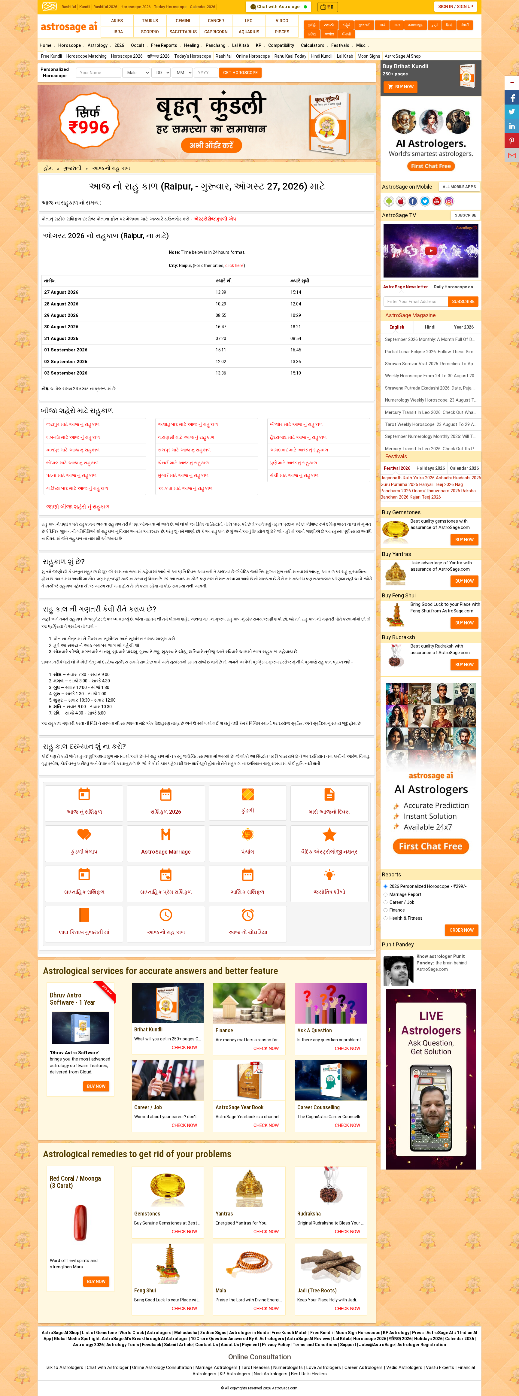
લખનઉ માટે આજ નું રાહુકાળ (73, 437)
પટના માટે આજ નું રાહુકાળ (71, 475)
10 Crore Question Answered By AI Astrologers (237, 1338)
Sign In (445, 6)
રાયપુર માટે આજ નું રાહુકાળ (184, 450)
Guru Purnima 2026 (400, 484)
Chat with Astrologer (279, 6)
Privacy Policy (276, 1344)
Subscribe (465, 215)
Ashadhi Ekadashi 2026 (458, 478)
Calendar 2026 (202, 7)
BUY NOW (96, 1086)
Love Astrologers (323, 1367)
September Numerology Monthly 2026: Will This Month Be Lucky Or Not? (433, 436)
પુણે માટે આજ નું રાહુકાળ (293, 463)
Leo (249, 20)
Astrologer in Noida (249, 1332)
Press (418, 1332)
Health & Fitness (406, 918)
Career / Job (402, 902)
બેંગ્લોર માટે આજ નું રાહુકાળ (296, 424)
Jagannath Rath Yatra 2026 (408, 478)
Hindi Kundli (321, 56)
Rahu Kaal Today (290, 56)
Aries (117, 20)
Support (348, 1344)
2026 (119, 45)
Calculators (313, 45)
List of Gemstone (99, 1332)
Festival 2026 (397, 468)
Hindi (430, 327)
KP (259, 45)
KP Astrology (396, 1332)
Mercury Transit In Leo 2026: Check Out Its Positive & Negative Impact (433, 448)
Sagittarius (183, 31)
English (397, 327)
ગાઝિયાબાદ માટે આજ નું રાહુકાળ (77, 488)
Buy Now (404, 86)
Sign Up (465, 6)
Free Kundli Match (290, 1332)
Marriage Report (405, 894)
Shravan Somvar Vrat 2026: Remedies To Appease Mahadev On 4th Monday (433, 363)
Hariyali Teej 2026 (437, 484)
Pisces (282, 31)
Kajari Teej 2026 (425, 497)
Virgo (282, 20)
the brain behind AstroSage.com (442, 963)
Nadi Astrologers (270, 1373)
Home (46, 45)
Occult (138, 45)
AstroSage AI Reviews (308, 1338)
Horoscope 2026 (135, 7)
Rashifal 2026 (105, 7)
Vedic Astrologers (404, 1367)
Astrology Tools (122, 1344)
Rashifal (69, 7)
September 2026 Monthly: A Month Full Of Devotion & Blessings (433, 339)
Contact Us (206, 1344)
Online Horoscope (253, 56)
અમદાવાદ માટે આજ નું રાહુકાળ (299, 450)
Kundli (84, 7)
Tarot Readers (256, 1367)
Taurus (150, 20)
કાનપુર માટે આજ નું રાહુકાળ (73, 450)
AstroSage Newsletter (405, 286)
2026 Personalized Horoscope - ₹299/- (428, 886)
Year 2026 (464, 327)
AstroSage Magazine (410, 315)
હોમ (48, 168)
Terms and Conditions (315, 1344)
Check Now (184, 1047)
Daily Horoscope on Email (457, 286)
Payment (250, 1344)
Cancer (216, 20)
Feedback (151, 1344)
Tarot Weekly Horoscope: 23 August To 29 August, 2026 (433, 424)
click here (234, 265)
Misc (361, 45)
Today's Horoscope (192, 56)
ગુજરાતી (72, 168)
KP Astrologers (235, 1373)
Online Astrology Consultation (162, 1367)
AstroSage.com (284, 1388)
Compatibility (281, 45)
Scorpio (150, 31)
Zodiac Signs (213, 1332)
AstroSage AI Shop (403, 56)
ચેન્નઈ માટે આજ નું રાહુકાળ (183, 463)
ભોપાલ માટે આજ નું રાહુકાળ (72, 463)
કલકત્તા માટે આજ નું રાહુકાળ (185, 488)
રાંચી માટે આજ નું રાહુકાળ (294, 475)
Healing (192, 45)
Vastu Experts (440, 1367)
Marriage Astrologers (217, 1367)
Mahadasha (185, 1332)
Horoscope (70, 45)
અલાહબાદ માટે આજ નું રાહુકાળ (188, 424)
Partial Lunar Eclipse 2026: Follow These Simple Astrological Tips (433, 351)
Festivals (340, 45)
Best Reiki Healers (309, 1373)
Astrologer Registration (421, 1344)
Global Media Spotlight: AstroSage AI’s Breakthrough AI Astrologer (121, 1338)
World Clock (132, 1332)
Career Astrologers (363, 1367)
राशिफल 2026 (158, 56)
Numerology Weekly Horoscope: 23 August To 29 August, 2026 (433, 400)
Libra (117, 31)
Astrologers (159, 1332)
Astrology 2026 (88, 1344)
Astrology (98, 45)
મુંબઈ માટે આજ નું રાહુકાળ (183, 475)
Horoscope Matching (86, 56)
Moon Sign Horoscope (357, 1332)
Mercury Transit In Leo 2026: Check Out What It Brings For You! (433, 412)
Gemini (183, 20)
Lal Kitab (345, 56)
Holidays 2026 (431, 468)
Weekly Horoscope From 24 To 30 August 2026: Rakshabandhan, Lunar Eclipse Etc (433, 375)
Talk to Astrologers (63, 1367)
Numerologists (288, 1367)
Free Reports (164, 45)
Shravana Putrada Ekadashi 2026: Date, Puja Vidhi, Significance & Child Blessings (433, 388)
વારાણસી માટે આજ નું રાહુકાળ (186, 437)
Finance (397, 910)
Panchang (216, 45)
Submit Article (178, 1344)
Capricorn (216, 31)
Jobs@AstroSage (377, 1344)
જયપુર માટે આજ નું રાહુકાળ (73, 424)
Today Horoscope (170, 7)
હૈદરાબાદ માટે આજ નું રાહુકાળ (298, 437)
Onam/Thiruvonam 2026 (436, 490)
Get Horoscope (240, 72)
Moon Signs (369, 56)
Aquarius (249, 31)
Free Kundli (51, 56)
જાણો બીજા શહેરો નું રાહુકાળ (78, 506)
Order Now (462, 930)
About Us (230, 1344)
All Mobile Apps (459, 186)
